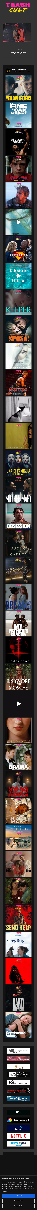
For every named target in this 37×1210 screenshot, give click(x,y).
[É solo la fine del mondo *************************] (18, 1025)
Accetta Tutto (18, 1196)
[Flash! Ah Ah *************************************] (18, 383)
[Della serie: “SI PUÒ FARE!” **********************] (18, 329)
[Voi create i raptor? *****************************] (18, 115)
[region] (18, 1193)
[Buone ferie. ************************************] (18, 918)
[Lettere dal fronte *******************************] (18, 88)
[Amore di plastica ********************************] (18, 864)
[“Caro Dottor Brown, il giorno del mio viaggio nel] (18, 409)
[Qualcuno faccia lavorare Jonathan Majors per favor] (18, 142)
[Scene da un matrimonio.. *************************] (18, 784)
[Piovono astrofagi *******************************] (18, 811)
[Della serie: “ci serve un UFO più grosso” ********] (18, 356)
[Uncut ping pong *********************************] (18, 998)
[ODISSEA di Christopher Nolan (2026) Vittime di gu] (18, 195)
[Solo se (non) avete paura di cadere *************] (18, 543)
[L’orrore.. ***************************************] (18, 677)
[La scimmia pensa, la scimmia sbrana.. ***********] (18, 971)
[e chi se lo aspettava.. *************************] (18, 436)
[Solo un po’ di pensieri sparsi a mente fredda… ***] (18, 570)
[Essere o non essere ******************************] (18, 891)
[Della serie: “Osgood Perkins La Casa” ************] (18, 302)
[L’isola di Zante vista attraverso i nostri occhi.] (18, 276)
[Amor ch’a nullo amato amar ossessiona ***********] (18, 516)
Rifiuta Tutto (18, 1206)
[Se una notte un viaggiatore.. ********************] (18, 837)
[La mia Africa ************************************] (18, 623)
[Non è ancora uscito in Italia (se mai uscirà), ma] (18, 650)
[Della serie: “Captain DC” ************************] (18, 249)
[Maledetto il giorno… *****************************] (18, 757)
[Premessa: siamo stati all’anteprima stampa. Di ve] (18, 169)
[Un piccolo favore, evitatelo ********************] (18, 463)
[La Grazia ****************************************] (18, 730)
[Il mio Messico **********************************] (18, 597)
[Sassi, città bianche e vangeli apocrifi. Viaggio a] (18, 704)
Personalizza (18, 1201)
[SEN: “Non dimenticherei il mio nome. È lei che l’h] (18, 222)
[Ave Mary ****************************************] (18, 490)
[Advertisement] (18, 1173)
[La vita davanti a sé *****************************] (18, 944)
